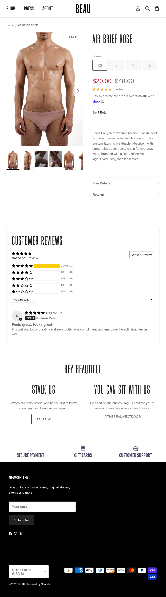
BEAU (101, 112)
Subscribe (21, 520)
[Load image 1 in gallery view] (44, 89)
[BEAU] (83, 8)
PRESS (29, 8)
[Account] (137, 8)
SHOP (10, 8)
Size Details (101, 183)
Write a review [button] (142, 255)
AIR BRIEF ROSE (27, 25)
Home (10, 25)
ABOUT (47, 8)
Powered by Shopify (38, 584)
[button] (22, 266)
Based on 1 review (25, 258)
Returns (99, 194)
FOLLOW (44, 419)
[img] (35, 313)
